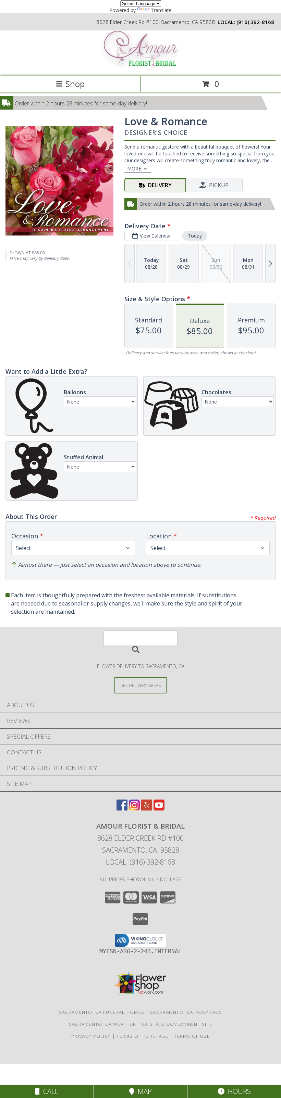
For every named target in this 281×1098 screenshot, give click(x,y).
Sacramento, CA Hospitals (186, 1012)
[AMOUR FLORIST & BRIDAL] (140, 66)
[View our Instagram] (134, 808)
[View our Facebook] (122, 808)
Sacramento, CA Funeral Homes (101, 1012)
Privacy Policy (91, 1036)
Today (195, 235)
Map (143, 1091)
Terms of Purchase (142, 1036)
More (134, 168)
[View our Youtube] (159, 808)
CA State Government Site (177, 1024)
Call (49, 1091)
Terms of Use (192, 1036)
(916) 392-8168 (255, 21)
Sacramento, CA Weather (102, 1024)
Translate (161, 10)
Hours (237, 1091)
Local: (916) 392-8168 (140, 862)
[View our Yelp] (146, 808)
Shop (75, 83)
